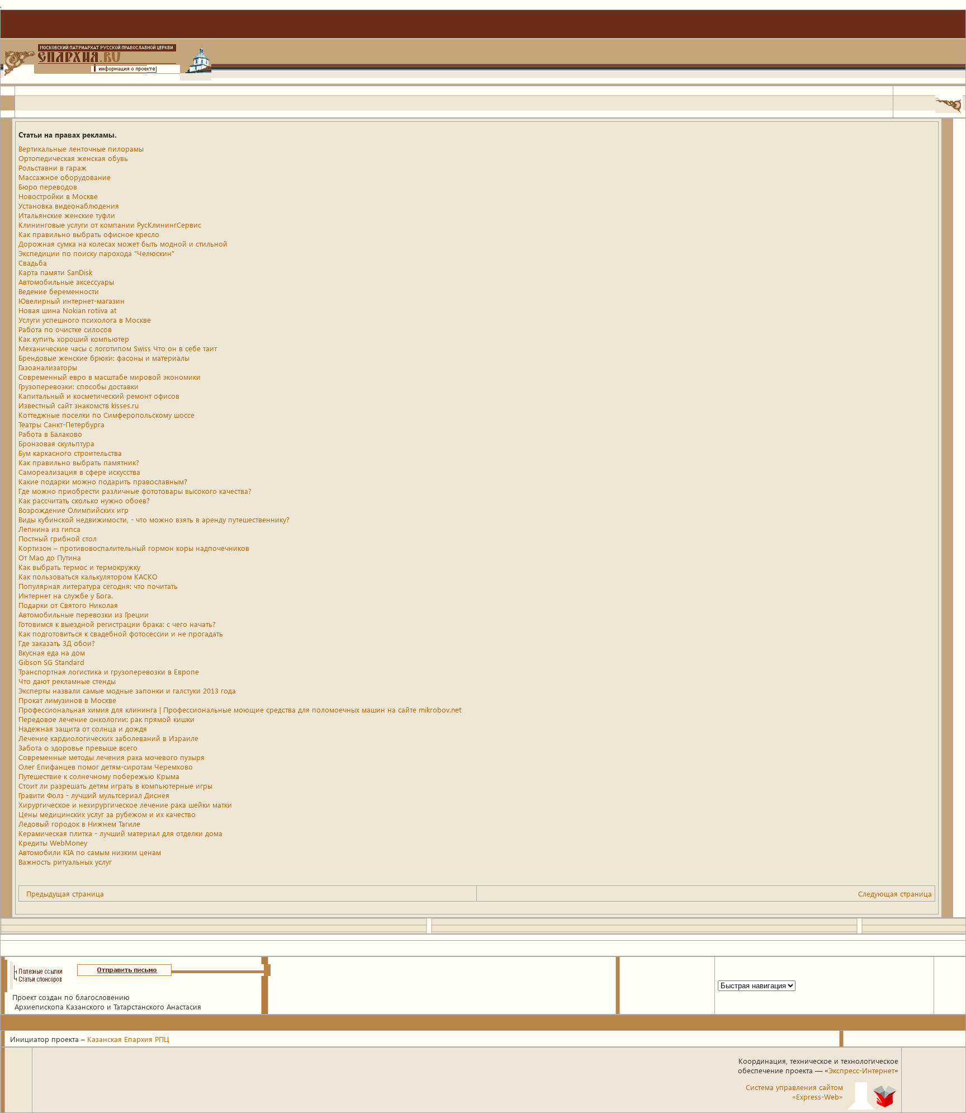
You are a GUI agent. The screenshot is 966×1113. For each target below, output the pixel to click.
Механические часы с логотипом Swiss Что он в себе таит (117, 348)
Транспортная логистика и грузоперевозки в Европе (108, 671)
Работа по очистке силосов (65, 329)
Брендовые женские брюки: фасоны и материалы (104, 357)
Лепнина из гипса (49, 529)
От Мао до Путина (49, 557)
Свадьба (32, 262)
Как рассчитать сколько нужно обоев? (84, 500)
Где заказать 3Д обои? (56, 643)
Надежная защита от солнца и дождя (82, 728)
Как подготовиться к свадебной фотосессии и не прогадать (120, 633)
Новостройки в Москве (58, 196)
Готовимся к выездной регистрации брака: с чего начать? (117, 624)
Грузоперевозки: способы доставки (78, 386)
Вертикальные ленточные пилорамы (81, 148)
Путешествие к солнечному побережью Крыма (98, 776)
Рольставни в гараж (52, 167)
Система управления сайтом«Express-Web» (794, 1091)
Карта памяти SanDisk (55, 272)
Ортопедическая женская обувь (73, 158)
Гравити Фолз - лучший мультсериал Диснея (93, 795)
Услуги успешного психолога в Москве (84, 319)
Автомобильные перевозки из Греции (83, 614)
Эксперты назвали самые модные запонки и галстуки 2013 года (127, 690)
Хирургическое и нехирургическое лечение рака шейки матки (125, 804)
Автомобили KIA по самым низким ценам (89, 852)
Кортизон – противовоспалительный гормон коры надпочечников (133, 548)
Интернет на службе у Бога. (65, 595)
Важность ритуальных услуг (65, 861)
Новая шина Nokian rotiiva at (67, 310)
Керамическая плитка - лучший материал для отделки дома (120, 833)
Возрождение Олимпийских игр (73, 510)
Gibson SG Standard (51, 662)
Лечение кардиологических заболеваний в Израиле (108, 738)
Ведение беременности (58, 291)
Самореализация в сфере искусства (79, 472)
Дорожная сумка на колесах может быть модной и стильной (123, 243)
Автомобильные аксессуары (66, 281)
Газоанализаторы (47, 367)
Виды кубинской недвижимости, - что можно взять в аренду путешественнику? (154, 519)
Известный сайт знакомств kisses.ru (78, 405)
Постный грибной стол (57, 538)
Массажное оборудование (64, 177)
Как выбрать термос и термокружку (79, 567)
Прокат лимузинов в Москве (67, 700)
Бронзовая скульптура (56, 443)
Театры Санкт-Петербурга (61, 424)
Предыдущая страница (65, 893)
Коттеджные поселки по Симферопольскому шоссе (106, 414)
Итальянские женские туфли (66, 215)
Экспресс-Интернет (861, 1070)
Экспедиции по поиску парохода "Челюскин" (96, 253)
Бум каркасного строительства (70, 453)
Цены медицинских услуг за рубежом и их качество (107, 814)
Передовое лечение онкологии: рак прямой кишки (106, 719)
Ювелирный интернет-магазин (71, 300)
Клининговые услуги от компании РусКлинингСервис (109, 224)
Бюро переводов (47, 186)
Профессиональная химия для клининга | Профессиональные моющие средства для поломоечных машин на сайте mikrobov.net (239, 709)
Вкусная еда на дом (51, 652)
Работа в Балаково (50, 433)
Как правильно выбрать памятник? (78, 462)
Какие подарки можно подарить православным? (102, 481)
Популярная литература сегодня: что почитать (98, 586)
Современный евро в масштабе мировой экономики (109, 376)
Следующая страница (895, 893)
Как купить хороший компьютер (73, 338)
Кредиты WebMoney (52, 842)
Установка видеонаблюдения (68, 205)
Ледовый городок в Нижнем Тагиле (79, 823)
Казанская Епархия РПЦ (128, 1039)
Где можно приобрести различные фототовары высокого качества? (135, 491)
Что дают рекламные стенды (67, 681)
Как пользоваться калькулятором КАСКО (88, 576)
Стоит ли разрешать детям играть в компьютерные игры (115, 785)
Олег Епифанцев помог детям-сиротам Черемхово (105, 766)
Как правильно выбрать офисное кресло (88, 234)
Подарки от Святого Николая (68, 605)
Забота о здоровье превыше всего (78, 747)
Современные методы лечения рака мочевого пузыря (111, 757)
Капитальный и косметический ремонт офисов (98, 395)
